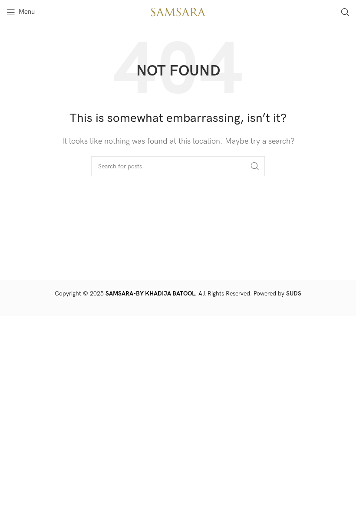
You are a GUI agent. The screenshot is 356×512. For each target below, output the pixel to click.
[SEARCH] (255, 166)
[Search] (345, 12)
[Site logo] (178, 11)
